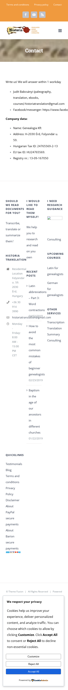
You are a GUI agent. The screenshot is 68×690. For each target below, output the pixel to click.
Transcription (54, 322)
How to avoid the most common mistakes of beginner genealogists (34, 350)
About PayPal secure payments (12, 515)
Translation (54, 328)
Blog (9, 470)
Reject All (33, 664)
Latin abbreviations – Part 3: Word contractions (34, 298)
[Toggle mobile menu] (60, 31)
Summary (53, 334)
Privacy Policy (10, 491)
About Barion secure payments (12, 539)
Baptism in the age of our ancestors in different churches (34, 411)
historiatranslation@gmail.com (45, 104)
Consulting (54, 340)
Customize (33, 656)
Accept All (33, 671)
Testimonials (13, 464)
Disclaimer (12, 500)
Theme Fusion (15, 591)
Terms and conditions (12, 479)
